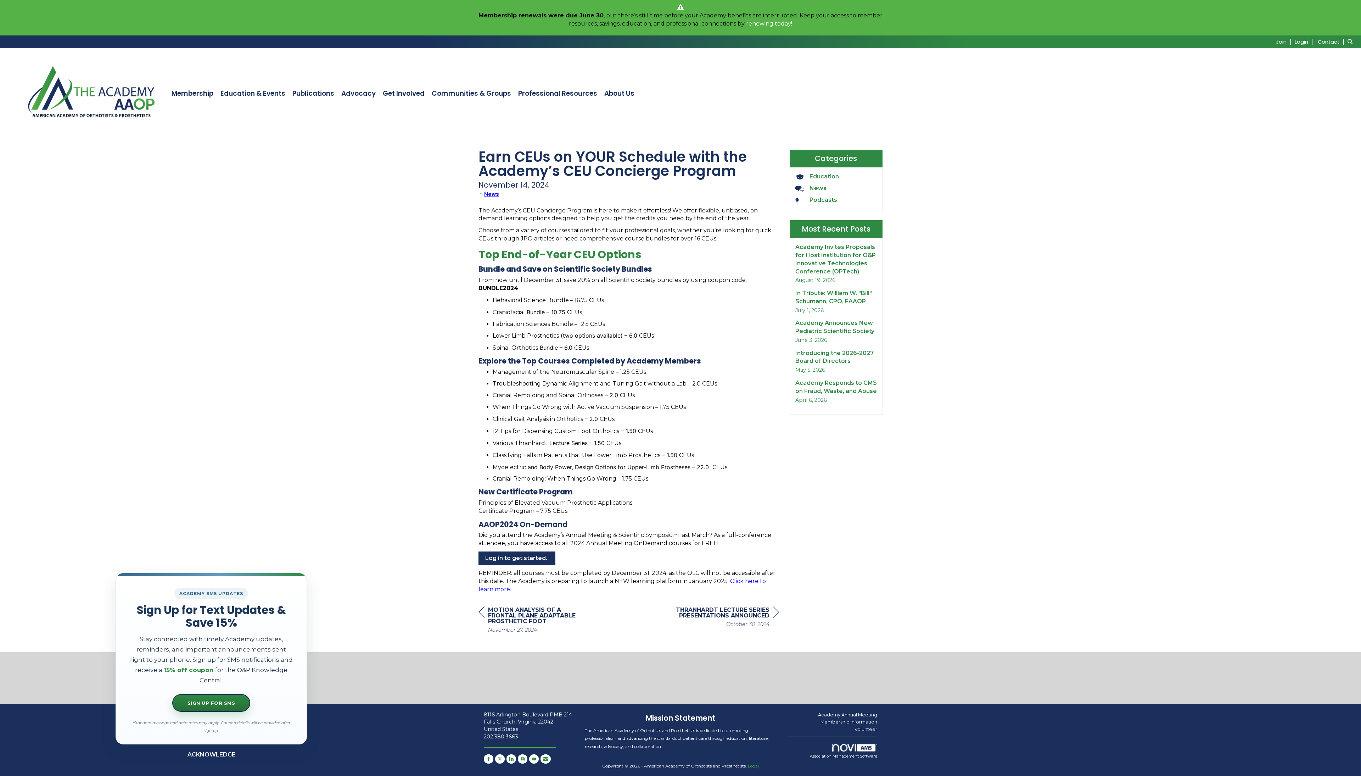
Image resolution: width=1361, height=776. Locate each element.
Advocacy (358, 93)
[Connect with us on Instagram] (522, 759)
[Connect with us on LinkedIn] (511, 759)
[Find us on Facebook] (488, 759)
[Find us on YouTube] (534, 759)
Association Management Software (843, 756)
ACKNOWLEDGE (211, 754)
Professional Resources (557, 93)
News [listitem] (818, 188)
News (491, 194)
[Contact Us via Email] (546, 759)
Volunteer (866, 729)
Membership (192, 93)
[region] (726, 618)
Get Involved (404, 93)
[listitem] (1284, 41)
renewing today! (769, 23)
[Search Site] (1352, 41)
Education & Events (252, 93)
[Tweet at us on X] (500, 759)
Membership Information (848, 722)
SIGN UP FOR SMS (211, 703)
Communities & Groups (471, 93)
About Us (619, 93)
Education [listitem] (824, 176)
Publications (313, 93)
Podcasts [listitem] (823, 199)
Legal (753, 766)
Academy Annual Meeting (847, 714)
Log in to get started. (517, 558)
